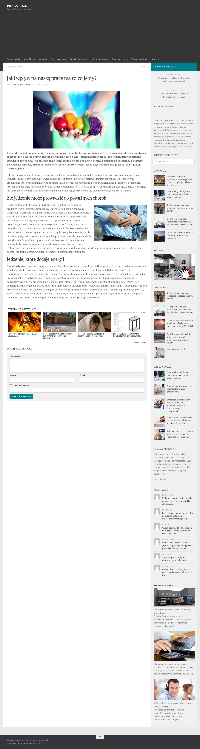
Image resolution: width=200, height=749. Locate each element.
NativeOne (77, 342)
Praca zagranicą (120, 59)
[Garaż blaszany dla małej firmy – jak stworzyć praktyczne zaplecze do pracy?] (159, 337)
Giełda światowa (100, 59)
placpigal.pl (183, 457)
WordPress (23, 743)
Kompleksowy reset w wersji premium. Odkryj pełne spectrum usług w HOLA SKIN (180, 323)
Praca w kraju (13, 59)
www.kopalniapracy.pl (178, 470)
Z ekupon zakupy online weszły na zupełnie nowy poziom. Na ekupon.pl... (177, 501)
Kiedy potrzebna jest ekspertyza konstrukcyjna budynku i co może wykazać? (180, 221)
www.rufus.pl (160, 479)
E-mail (83, 375)
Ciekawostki (15, 66)
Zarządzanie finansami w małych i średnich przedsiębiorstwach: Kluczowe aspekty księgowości (178, 405)
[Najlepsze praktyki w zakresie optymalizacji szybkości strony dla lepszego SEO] (159, 434)
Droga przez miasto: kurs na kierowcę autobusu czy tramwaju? (180, 235)
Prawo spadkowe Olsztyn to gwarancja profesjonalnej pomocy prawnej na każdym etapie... (178, 545)
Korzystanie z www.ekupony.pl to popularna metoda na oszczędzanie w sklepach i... (177, 516)
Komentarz (15, 356)
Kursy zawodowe (139, 59)
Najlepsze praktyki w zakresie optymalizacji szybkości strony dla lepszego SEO (181, 434)
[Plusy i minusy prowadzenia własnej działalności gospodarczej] (159, 389)
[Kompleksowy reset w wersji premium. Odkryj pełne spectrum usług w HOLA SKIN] (159, 324)
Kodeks (155, 59)
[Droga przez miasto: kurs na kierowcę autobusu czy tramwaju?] (159, 236)
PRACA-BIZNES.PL (21, 6)
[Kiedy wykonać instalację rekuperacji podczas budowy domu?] (159, 208)
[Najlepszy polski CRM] (159, 352)
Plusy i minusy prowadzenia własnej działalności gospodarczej (180, 389)
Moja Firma (29, 59)
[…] (174, 626)
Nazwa (13, 375)
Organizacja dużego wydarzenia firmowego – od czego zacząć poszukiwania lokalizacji (179, 180)
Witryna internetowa (19, 385)
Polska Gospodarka (79, 59)
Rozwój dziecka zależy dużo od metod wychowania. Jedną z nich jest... (177, 572)
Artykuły (43, 59)
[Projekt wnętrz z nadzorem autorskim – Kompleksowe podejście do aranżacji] (159, 421)
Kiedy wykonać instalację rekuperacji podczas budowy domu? (180, 208)
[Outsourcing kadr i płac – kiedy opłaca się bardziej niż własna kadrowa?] (159, 195)
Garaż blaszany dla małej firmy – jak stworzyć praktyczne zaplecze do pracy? (178, 338)
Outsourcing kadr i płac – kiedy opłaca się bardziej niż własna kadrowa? (180, 194)
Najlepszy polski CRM (177, 349)
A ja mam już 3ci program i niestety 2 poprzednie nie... (175, 559)
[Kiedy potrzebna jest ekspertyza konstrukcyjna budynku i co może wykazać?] (159, 222)
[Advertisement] (100, 35)
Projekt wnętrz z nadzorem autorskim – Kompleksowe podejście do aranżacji (179, 420)
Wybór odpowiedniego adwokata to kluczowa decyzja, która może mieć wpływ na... (177, 530)
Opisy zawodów (58, 59)
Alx (40, 743)
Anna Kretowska (23, 84)
